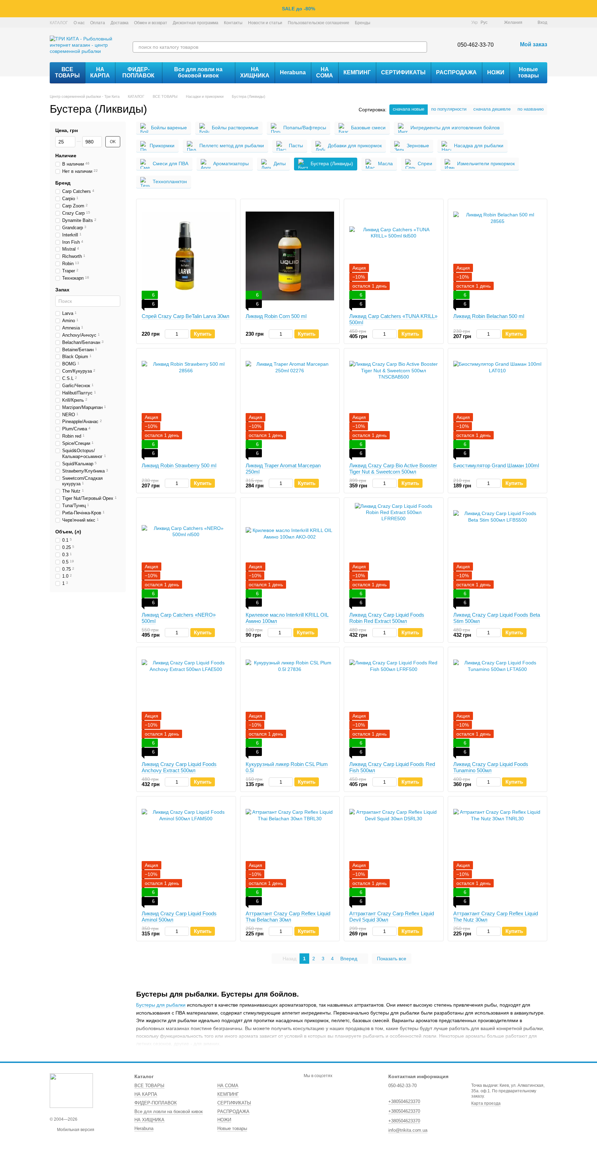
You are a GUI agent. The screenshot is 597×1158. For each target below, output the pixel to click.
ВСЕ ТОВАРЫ (67, 72)
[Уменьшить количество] (168, 334)
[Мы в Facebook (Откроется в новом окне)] (436, 22)
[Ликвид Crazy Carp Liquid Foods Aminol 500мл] (186, 853)
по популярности (448, 109)
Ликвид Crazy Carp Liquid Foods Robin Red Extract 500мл (386, 618)
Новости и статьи (265, 22)
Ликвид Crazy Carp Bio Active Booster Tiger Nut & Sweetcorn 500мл (393, 469)
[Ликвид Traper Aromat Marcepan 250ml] (290, 405)
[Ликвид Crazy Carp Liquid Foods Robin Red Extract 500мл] (393, 555)
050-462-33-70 (475, 45)
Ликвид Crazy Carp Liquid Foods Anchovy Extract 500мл (179, 767)
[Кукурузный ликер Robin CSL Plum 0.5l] (290, 704)
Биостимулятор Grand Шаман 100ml (496, 465)
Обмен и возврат (150, 22)
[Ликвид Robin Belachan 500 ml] (497, 256)
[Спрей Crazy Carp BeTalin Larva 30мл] (186, 256)
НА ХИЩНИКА (254, 72)
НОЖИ (495, 72)
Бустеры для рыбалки (161, 1005)
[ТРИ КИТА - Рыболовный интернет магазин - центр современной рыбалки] (71, 1090)
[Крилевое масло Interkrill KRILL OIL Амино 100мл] (290, 555)
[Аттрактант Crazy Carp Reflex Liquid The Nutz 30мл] (497, 853)
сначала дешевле (492, 109)
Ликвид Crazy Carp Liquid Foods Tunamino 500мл (490, 767)
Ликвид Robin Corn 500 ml (276, 316)
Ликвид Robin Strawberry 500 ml (179, 465)
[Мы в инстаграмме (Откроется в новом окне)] (445, 22)
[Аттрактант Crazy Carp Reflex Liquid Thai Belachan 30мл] (290, 853)
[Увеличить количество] (186, 334)
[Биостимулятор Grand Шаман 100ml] (497, 405)
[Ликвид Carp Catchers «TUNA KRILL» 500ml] (393, 256)
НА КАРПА (100, 72)
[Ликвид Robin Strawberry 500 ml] (186, 405)
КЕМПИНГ (357, 72)
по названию (531, 109)
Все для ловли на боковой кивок (198, 72)
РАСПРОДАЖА (456, 72)
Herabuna (293, 72)
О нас (79, 22)
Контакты (233, 22)
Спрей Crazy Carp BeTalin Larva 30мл (185, 316)
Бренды (362, 22)
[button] (591, 9)
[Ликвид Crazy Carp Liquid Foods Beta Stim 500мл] (497, 555)
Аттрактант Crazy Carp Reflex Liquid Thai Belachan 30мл (288, 916)
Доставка (120, 22)
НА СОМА (324, 72)
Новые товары (528, 72)
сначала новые (408, 109)
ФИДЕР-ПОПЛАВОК (138, 72)
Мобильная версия (75, 1129)
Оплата (97, 22)
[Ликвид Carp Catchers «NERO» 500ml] (186, 555)
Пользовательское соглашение (318, 22)
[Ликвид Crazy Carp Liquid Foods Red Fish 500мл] (393, 704)
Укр (474, 22)
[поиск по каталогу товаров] (421, 47)
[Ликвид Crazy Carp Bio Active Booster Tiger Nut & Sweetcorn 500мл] (393, 405)
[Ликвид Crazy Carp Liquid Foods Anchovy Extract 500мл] (186, 704)
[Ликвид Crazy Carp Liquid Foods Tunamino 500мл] (497, 704)
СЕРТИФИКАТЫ (403, 72)
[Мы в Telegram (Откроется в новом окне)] (453, 22)
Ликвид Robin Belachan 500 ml (488, 316)
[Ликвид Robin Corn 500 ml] (290, 256)
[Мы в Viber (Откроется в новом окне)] (461, 22)
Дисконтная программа (195, 22)
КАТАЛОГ (59, 22)
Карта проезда (486, 1103)
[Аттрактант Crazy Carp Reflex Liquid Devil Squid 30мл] (393, 853)
